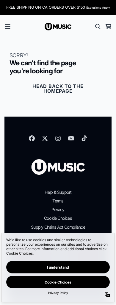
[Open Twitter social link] (44, 138)
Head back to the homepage (58, 88)
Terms (57, 200)
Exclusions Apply (98, 7)
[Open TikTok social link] (84, 138)
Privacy (57, 209)
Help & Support (58, 192)
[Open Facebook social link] (31, 138)
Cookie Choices (58, 218)
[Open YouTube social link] (71, 138)
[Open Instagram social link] (58, 138)
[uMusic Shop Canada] (58, 26)
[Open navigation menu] (7, 26)
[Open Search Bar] (98, 27)
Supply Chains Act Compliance (58, 227)
